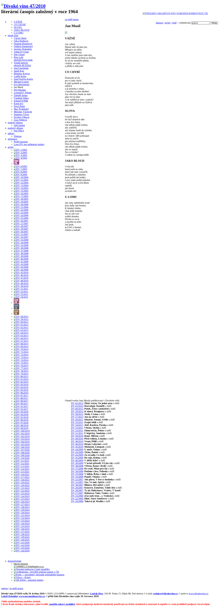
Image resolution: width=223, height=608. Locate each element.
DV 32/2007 (77, 479)
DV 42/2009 (77, 455)
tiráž (174, 22)
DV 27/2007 (77, 493)
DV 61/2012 (77, 406)
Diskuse (18, 136)
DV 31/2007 (77, 482)
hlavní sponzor (21, 563)
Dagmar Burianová (23, 43)
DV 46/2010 (77, 444)
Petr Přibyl (19, 130)
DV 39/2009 (77, 463)
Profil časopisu (21, 141)
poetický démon (15, 128)
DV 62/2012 (77, 403)
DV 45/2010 (77, 447)
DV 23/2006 (77, 496)
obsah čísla (13, 35)
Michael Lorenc (21, 81)
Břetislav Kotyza (22, 73)
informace (12, 139)
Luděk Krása (20, 76)
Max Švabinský (21, 109)
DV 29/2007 (77, 487)
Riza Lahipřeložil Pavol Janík (23, 58)
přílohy (11, 133)
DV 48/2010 (77, 441)
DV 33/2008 (77, 476)
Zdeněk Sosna (20, 95)
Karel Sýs (18, 103)
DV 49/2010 (77, 438)
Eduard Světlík (21, 101)
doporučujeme (14, 561)
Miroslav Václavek (23, 111)
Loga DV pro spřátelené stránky (29, 144)
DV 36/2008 (77, 471)
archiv (168, 22)
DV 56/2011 (77, 419)
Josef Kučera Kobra (23, 79)
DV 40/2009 (77, 460)
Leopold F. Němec (23, 92)
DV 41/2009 (77, 457)
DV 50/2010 (77, 436)
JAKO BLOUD (21, 30)
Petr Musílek (20, 90)
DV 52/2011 (77, 430)
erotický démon (15, 122)
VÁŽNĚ (18, 22)
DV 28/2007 (77, 490)
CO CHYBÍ (20, 24)
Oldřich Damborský (23, 46)
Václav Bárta (20, 38)
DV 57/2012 (77, 417)
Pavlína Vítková (21, 117)
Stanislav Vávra (21, 114)
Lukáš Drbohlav (9, 596)
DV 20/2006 (77, 501)
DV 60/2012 (77, 408)
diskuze (159, 22)
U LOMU (19, 32)
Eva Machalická (21, 84)
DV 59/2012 (77, 411)
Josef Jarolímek (21, 68)
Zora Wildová (20, 120)
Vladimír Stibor (21, 98)
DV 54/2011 (77, 425)
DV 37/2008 (77, 468)
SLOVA (18, 27)
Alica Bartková (21, 41)
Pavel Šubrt (19, 106)
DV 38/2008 (77, 466)
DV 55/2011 (77, 422)
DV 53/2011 (77, 427)
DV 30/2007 (77, 485)
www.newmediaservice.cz (32, 596)
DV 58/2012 (77, 414)
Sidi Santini (19, 125)
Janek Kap (19, 71)
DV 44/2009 (77, 449)
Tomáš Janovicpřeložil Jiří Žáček (22, 64)
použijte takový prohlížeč (62, 604)
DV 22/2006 (77, 498)
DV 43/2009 (77, 452)
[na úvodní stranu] (23, 6)
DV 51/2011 (77, 433)
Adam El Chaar (21, 52)
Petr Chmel (19, 54)
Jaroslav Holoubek (23, 49)
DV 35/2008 (77, 474)
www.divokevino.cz (198, 593)
